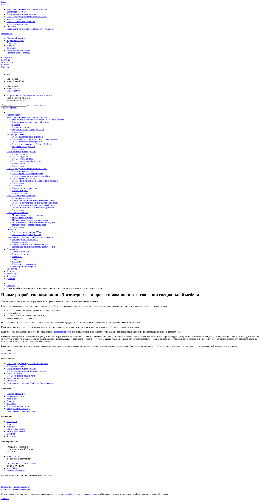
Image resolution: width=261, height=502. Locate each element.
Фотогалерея (7, 62)
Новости (11, 45)
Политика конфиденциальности (21, 411)
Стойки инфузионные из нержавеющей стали (33, 208)
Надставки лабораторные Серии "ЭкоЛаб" (32, 144)
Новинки (11, 426)
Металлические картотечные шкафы (29, 225)
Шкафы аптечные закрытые (25, 188)
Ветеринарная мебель (22, 198)
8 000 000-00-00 (14, 88)
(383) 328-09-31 (14, 463)
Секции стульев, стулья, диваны (21, 14)
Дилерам (5, 67)
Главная (4, 2)
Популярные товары (16, 429)
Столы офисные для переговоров (27, 173)
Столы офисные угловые (23, 178)
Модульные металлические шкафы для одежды (34, 222)
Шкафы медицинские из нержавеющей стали (33, 200)
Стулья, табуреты (20, 156)
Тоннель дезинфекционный (25, 239)
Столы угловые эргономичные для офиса (31, 176)
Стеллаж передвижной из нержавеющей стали (33, 205)
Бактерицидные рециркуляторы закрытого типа (34, 247)
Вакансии (11, 48)
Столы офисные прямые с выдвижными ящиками (35, 181)
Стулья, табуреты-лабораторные (27, 161)
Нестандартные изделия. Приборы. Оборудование (30, 29)
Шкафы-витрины (20, 190)
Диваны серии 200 (20, 164)
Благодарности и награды (18, 53)
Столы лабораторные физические (27, 137)
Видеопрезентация (15, 40)
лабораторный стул (63, 332)
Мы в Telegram (13, 468)
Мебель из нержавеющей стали (21, 21)
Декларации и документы (18, 50)
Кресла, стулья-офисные (23, 159)
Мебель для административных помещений (27, 16)
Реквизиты (12, 43)
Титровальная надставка (23, 146)
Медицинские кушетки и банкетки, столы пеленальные (38, 120)
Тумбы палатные (20, 242)
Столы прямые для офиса (23, 171)
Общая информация (16, 38)
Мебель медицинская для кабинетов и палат (27, 9)
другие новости (8, 353)
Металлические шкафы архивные (27, 215)
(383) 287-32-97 (29, 463)
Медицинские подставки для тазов (28, 129)
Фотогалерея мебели (16, 431)
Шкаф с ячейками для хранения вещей (30, 244)
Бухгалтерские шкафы (22, 217)
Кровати (16, 124)
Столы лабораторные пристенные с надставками (34, 139)
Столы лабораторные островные (27, 142)
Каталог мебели (14, 115)
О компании (7, 33)
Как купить (6, 57)
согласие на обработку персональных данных (79, 494)
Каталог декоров (19, 193)
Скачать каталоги (37, 105)
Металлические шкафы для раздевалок (30, 220)
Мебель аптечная (14, 19)
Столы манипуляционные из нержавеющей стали (35, 203)
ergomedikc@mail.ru (16, 471)
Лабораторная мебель (16, 12)
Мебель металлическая (17, 24)
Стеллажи (11, 26)
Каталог (5, 5)
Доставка (5, 60)
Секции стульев (19, 154)
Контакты (5, 65)
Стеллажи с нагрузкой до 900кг (26, 234)
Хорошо (5, 498)
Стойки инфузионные (22, 127)
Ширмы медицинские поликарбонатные (31, 122)
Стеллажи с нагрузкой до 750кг (26, 232)
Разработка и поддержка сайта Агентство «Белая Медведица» (15, 488)
